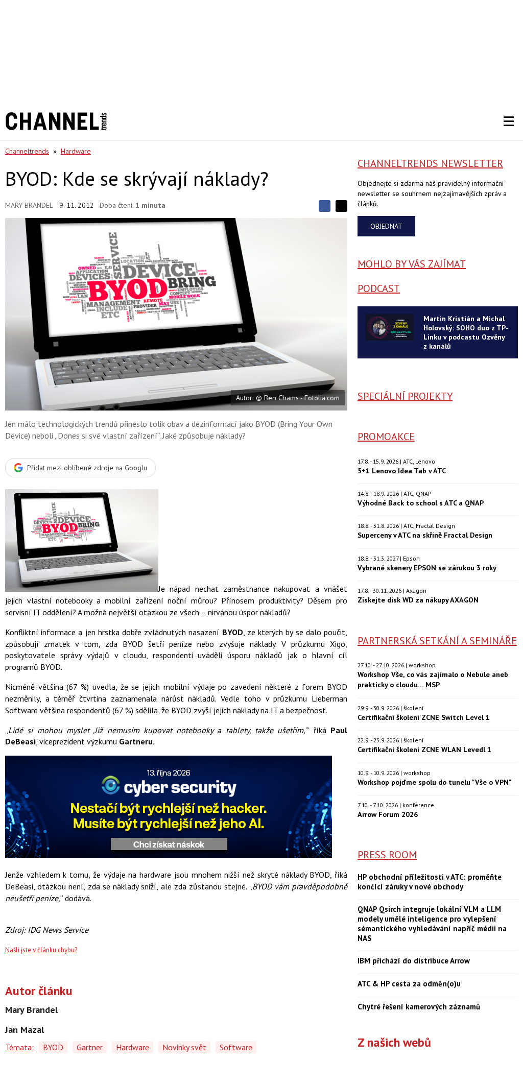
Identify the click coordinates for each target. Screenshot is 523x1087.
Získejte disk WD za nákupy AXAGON (418, 600)
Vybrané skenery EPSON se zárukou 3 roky (427, 567)
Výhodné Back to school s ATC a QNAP (421, 503)
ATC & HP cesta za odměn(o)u (409, 983)
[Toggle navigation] (509, 121)
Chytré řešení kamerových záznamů (419, 1006)
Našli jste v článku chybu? (41, 950)
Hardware (76, 151)
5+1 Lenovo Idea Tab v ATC (402, 470)
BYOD (53, 1047)
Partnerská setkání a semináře (437, 640)
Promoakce (386, 436)
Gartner (90, 1047)
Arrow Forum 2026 (388, 814)
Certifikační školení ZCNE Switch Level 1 (424, 717)
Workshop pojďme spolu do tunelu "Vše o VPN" (434, 782)
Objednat (386, 226)
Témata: (19, 1047)
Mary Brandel (29, 205)
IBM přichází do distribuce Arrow (414, 960)
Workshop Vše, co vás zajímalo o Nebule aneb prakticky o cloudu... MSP (433, 679)
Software (236, 1047)
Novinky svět (184, 1047)
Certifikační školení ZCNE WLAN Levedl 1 (424, 749)
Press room (387, 854)
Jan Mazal (24, 1030)
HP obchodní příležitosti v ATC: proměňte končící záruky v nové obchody (430, 882)
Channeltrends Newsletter (430, 163)
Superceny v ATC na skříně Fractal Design (425, 535)
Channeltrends (27, 151)
